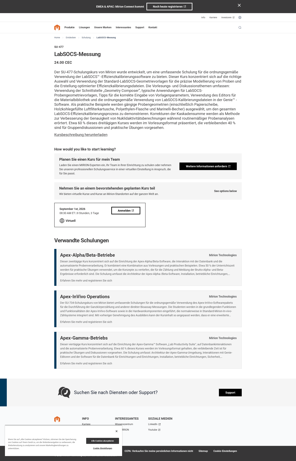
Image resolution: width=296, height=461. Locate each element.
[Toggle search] (240, 27)
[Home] (57, 27)
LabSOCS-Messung (106, 37)
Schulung (86, 37)
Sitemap (203, 451)
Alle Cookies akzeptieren (102, 441)
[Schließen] (116, 431)
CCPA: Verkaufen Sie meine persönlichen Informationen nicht (159, 451)
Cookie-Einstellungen (225, 451)
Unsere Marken (102, 27)
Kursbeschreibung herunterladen (80, 135)
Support (230, 392)
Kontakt (152, 27)
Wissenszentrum (124, 424)
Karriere (213, 17)
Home (57, 37)
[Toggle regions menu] (240, 17)
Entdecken (71, 37)
